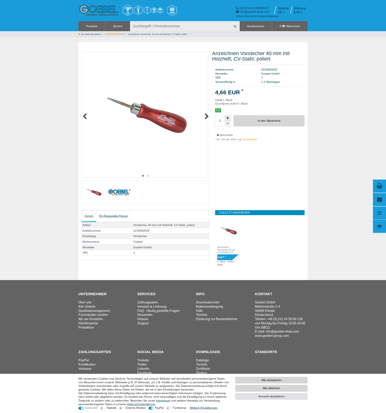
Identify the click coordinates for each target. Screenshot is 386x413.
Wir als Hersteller (90, 319)
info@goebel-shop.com (254, 11)
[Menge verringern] (227, 123)
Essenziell (91, 407)
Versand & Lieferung (151, 306)
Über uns (84, 302)
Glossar (142, 319)
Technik (201, 364)
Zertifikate (203, 368)
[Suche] (235, 26)
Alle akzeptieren (271, 380)
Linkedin (143, 368)
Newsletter (145, 314)
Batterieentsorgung (209, 306)
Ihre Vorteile (86, 306)
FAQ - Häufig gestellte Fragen (158, 310)
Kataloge (202, 360)
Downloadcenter (208, 302)
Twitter (142, 364)
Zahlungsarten (147, 302)
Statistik (111, 407)
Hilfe (199, 310)
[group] (228, 231)
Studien (201, 373)
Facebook (144, 373)
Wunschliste (226, 135)
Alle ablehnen (271, 388)
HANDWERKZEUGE (114, 34)
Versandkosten (249, 139)
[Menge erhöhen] (227, 118)
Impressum (163, 400)
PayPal (159, 407)
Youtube (143, 360)
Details (89, 216)
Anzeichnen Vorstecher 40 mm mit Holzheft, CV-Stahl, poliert (226, 249)
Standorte (266, 352)
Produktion (86, 327)
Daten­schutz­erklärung (141, 404)
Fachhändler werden (93, 314)
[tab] (89, 216)
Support (143, 323)
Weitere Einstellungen (204, 407)
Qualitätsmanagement (94, 310)
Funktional (179, 407)
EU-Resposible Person (113, 216)
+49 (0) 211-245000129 (253, 8)
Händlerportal (88, 323)
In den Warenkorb (269, 120)
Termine (201, 314)
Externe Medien (136, 407)
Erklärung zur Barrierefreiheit (216, 319)
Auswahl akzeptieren (271, 396)
